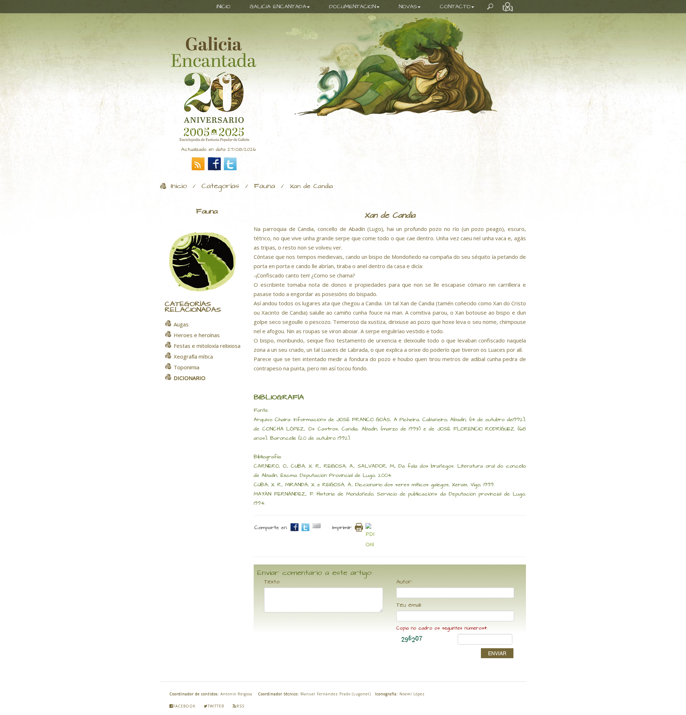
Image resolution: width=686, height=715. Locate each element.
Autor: (404, 582)
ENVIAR (497, 653)
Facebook (184, 706)
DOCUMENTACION (352, 7)
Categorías (220, 186)
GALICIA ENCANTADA (278, 7)
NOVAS (408, 7)
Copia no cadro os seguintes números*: (441, 628)
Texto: (272, 582)
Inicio (179, 186)
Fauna (264, 186)
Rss (240, 706)
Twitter (216, 706)
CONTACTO (455, 7)
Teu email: (409, 605)
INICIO (223, 7)
